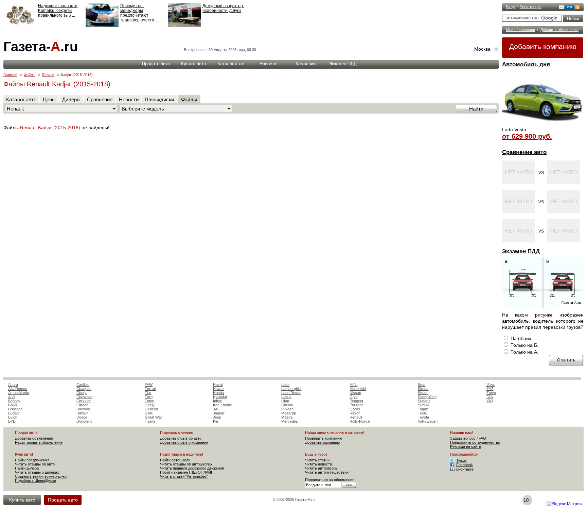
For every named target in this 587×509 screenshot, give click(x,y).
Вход (510, 7)
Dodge (81, 417)
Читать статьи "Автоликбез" (184, 476)
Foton (149, 401)
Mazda (286, 417)
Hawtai (218, 389)
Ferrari (150, 389)
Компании (306, 63)
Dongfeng (84, 421)
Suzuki (423, 405)
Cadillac (82, 385)
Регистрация (530, 7)
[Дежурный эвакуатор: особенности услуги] (184, 25)
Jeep (217, 417)
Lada (285, 385)
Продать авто (156, 63)
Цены (49, 99)
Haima (150, 421)
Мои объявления (520, 30)
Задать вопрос (463, 438)
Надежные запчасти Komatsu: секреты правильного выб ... (57, 10)
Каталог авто (230, 63)
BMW (12, 405)
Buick (12, 417)
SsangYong (427, 397)
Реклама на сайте (465, 446)
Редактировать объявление (39, 442)
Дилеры (71, 99)
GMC (149, 413)
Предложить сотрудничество (475, 442)
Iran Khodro (222, 405)
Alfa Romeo (17, 389)
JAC (216, 409)
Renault (48, 75)
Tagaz (423, 409)
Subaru (424, 401)
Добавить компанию (542, 46)
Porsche (356, 405)
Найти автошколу (175, 460)
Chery (81, 393)
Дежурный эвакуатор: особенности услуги (223, 8)
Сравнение (99, 99)
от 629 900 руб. (527, 136)
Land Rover (291, 393)
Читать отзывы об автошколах (186, 464)
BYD (12, 421)
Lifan (285, 401)
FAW (149, 385)
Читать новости (318, 464)
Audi (11, 397)
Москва (482, 49)
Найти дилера (27, 468)
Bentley (14, 401)
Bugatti (13, 413)
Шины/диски (159, 99)
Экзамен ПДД (521, 251)
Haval (218, 385)
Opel (353, 397)
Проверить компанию (323, 438)
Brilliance (15, 409)
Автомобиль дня (526, 64)
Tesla (422, 413)
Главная (10, 75)
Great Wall (153, 417)
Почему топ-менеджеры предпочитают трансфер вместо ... (139, 12)
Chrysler (83, 401)
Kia (215, 421)
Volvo (490, 385)
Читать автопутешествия (327, 472)
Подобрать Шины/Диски (35, 480)
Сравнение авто (524, 152)
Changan (83, 389)
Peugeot (356, 401)
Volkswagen (428, 421)
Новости (268, 63)
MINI (353, 385)
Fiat (148, 393)
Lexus (286, 397)
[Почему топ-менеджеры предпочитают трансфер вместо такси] (102, 25)
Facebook (464, 465)
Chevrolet (84, 397)
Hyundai (220, 397)
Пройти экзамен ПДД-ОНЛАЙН (187, 472)
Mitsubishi (358, 389)
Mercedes (289, 421)
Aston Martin (18, 393)
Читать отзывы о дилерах (37, 472)
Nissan (355, 393)
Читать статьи (317, 460)
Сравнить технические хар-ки (41, 476)
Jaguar (219, 413)
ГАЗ (489, 397)
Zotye (491, 393)
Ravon (355, 413)
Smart (423, 393)
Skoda (423, 389)
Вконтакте (465, 469)
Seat (421, 385)
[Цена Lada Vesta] (543, 124)
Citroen (82, 405)
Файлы (29, 75)
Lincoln (287, 405)
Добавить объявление (559, 30)
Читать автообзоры (321, 468)
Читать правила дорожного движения (192, 468)
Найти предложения (32, 460)
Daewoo (83, 409)
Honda (218, 393)
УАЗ (489, 401)
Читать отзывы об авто (35, 464)
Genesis (152, 409)
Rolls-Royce (360, 421)
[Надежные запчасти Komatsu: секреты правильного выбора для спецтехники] (19, 25)
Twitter (461, 460)
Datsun (82, 413)
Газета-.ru (40, 46)
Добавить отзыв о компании (184, 442)
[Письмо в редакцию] (561, 8)
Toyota (423, 417)
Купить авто (193, 63)
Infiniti (217, 401)
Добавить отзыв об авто (180, 438)
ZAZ (490, 389)
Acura (13, 385)
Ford (149, 397)
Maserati (288, 413)
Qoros (355, 409)
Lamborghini (291, 389)
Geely (150, 405)
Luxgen (287, 409)
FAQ (482, 438)
